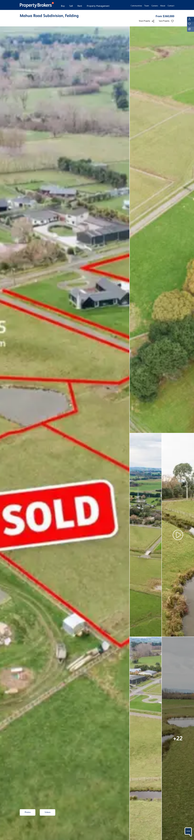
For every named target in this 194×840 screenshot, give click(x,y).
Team (146, 5)
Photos (28, 812)
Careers (154, 5)
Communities (136, 5)
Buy (63, 6)
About (162, 5)
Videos (47, 812)
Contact (171, 5)
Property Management (98, 6)
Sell (71, 6)
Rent (79, 6)
